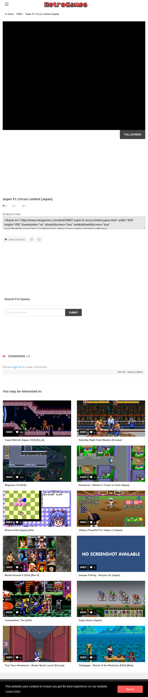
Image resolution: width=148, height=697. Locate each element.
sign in (16, 367)
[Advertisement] (74, 168)
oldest (139, 372)
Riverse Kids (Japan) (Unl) (19, 530)
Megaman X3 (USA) (15, 485)
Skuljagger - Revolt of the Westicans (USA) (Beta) (106, 665)
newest (131, 372)
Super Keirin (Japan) (90, 620)
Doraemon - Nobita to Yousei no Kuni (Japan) (104, 485)
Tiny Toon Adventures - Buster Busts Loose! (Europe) (34, 665)
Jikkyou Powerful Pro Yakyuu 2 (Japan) (100, 530)
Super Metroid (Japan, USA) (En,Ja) (24, 440)
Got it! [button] (130, 689)
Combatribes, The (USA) (18, 620)
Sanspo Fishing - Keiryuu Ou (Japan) (99, 575)
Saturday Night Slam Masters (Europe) (100, 440)
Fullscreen (132, 134)
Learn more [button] (13, 691)
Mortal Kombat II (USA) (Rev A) (22, 575)
